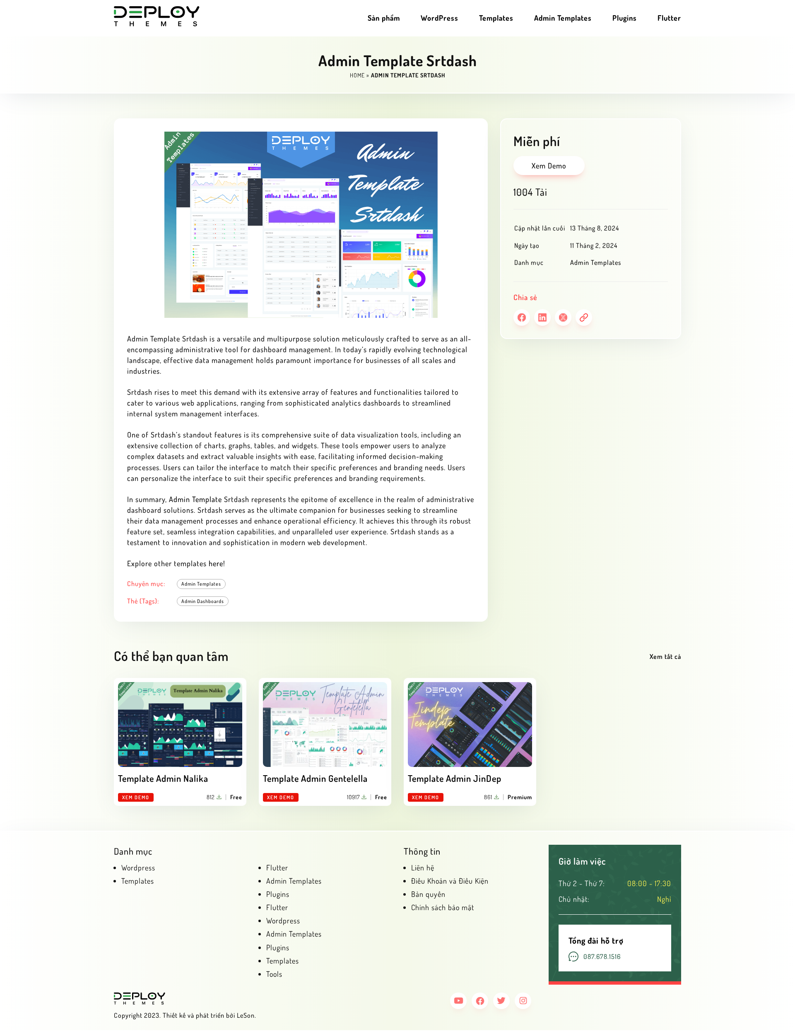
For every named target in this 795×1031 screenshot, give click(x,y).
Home (357, 75)
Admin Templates (563, 17)
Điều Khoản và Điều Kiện (450, 880)
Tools (274, 973)
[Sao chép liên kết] (584, 317)
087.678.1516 (602, 956)
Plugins (624, 17)
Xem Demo (549, 165)
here (216, 563)
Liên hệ (422, 867)
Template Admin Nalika (163, 778)
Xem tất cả (665, 656)
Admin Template (195, 499)
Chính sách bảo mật (442, 907)
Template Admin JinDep (454, 778)
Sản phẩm (384, 17)
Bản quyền (428, 894)
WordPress (439, 17)
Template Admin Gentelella (315, 778)
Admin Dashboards (202, 601)
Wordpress (138, 867)
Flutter (669, 17)
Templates (496, 17)
